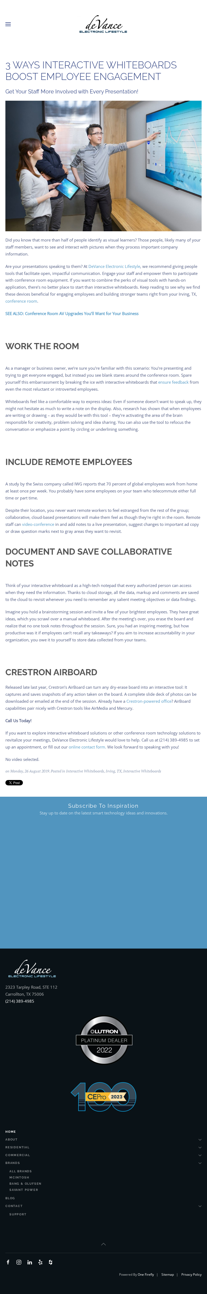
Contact (14, 1206)
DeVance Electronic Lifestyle (114, 266)
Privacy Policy (191, 1274)
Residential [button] (17, 1147)
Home (10, 1132)
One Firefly (146, 1274)
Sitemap (167, 1274)
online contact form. (87, 747)
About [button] (11, 1139)
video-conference (38, 524)
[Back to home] (103, 24)
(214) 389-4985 (19, 1001)
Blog (10, 1198)
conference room (21, 301)
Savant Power (23, 1190)
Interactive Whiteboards (142, 771)
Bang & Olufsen (25, 1183)
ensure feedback (173, 382)
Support (18, 1214)
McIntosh (19, 1177)
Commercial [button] (17, 1155)
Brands (12, 1163)
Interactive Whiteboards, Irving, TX (94, 771)
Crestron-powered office (148, 701)
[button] (8, 24)
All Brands (20, 1171)
